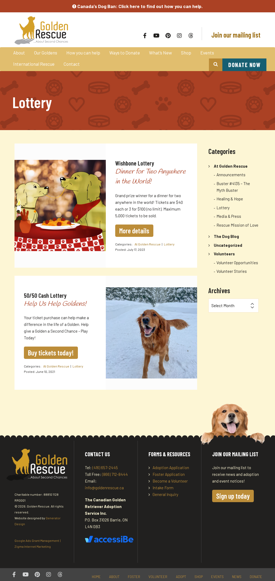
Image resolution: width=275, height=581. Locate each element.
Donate (256, 577)
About (19, 52)
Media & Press (228, 216)
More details (134, 230)
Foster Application (169, 474)
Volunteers (224, 253)
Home (96, 577)
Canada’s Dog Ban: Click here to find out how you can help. (139, 6)
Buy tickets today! (51, 352)
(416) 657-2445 (105, 467)
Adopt (181, 577)
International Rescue (34, 64)
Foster (134, 577)
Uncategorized (228, 245)
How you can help (83, 52)
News (236, 577)
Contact (72, 64)
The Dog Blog (226, 236)
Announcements (230, 174)
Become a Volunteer (170, 481)
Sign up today (233, 496)
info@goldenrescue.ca (104, 487)
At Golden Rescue (148, 244)
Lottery (169, 244)
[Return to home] (64, 30)
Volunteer (158, 577)
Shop (186, 52)
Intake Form (163, 487)
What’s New (160, 52)
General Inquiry (165, 494)
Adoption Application (171, 467)
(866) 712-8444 (115, 474)
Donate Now (244, 64)
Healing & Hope (229, 198)
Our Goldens (45, 52)
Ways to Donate (124, 52)
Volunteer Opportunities (237, 262)
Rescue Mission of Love (237, 225)
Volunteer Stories (231, 271)
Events (207, 52)
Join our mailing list (235, 35)
